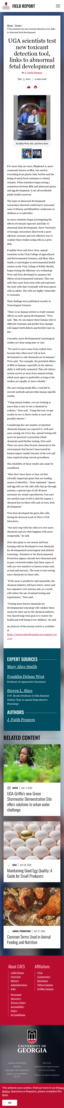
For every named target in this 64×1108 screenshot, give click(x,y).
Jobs (13, 989)
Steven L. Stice (19, 690)
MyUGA (17, 1066)
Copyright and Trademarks (17, 1070)
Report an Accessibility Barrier (17, 1075)
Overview (16, 976)
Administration (19, 984)
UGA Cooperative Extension (43, 976)
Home (10, 25)
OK (9, 1102)
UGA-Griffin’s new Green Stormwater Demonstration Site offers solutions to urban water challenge (29, 802)
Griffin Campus (45, 989)
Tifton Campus (45, 984)
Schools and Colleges (17, 1063)
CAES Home (17, 972)
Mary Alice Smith (22, 666)
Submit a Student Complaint (47, 1075)
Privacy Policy (18, 1002)
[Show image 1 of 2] (26, 153)
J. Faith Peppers (33, 72)
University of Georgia (32, 1041)
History (15, 980)
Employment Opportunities (47, 1066)
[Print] (35, 87)
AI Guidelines (18, 1014)
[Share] (28, 87)
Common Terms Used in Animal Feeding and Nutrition (29, 939)
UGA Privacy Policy (47, 1070)
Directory (47, 1063)
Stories (18, 25)
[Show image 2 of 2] (37, 153)
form (5, 1094)
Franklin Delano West (25, 676)
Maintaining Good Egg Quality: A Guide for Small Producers (29, 873)
